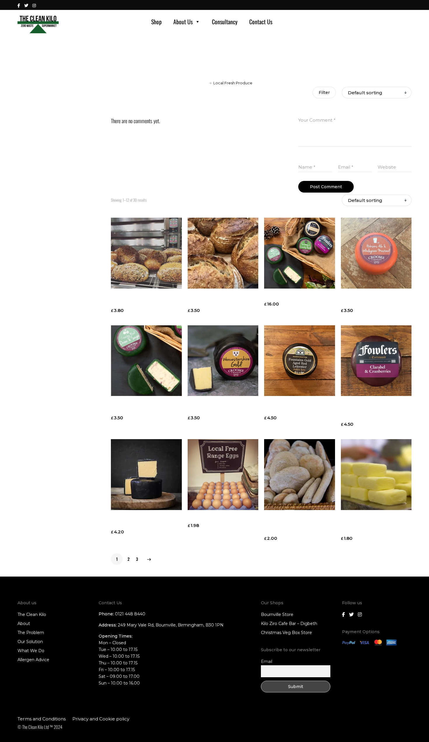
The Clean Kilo (32, 614)
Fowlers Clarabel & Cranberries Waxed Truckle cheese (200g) (372, 410)
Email (345, 167)
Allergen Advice (33, 659)
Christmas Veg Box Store (286, 632)
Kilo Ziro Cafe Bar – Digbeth (289, 623)
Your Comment (317, 120)
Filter (324, 92)
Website (387, 167)
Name (306, 167)
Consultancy (225, 21)
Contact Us (260, 21)
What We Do (31, 650)
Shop (156, 21)
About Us (183, 21)
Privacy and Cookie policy (100, 719)
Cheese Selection (284, 296)
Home (201, 83)
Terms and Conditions (42, 719)
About (24, 623)
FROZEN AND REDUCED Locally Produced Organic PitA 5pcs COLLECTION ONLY (299, 524)
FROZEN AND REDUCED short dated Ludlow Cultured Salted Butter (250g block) (375, 524)
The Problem (31, 632)
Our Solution (30, 641)
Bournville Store (277, 614)
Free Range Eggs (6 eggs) (218, 518)
